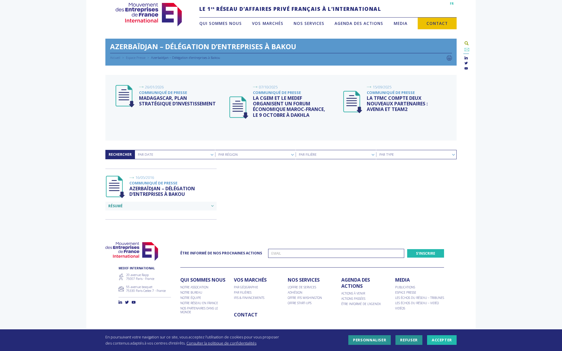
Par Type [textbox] (386, 154)
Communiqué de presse (163, 92)
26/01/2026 (154, 87)
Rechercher (120, 154)
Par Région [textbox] (228, 154)
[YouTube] (466, 68)
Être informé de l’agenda (361, 304)
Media (400, 23)
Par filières (242, 293)
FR (452, 3)
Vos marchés (267, 23)
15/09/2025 (382, 87)
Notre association (194, 287)
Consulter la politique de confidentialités (221, 343)
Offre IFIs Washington (305, 298)
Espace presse (405, 293)
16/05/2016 (144, 177)
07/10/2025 (268, 87)
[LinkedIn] (466, 58)
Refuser (408, 340)
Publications (405, 287)
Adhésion (295, 293)
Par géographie (246, 287)
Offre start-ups (299, 303)
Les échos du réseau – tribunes (419, 298)
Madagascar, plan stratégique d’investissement (177, 101)
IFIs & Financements (249, 298)
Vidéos (400, 308)
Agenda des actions (359, 23)
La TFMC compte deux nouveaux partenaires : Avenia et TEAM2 (397, 103)
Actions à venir (353, 293)
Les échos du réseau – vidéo (417, 303)
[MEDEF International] (148, 14)
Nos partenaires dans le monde (199, 310)
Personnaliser (369, 340)
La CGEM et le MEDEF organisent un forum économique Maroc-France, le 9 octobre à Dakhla (289, 106)
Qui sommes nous (220, 23)
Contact (437, 23)
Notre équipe (190, 298)
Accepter (442, 340)
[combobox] (175, 154)
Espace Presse (135, 57)
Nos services (309, 23)
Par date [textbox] (145, 154)
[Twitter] (466, 63)
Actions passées (353, 299)
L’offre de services (302, 287)
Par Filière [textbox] (307, 154)
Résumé (115, 206)
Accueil (115, 57)
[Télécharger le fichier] (125, 96)
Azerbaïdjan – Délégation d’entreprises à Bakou (162, 191)
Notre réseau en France (199, 303)
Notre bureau (191, 293)
